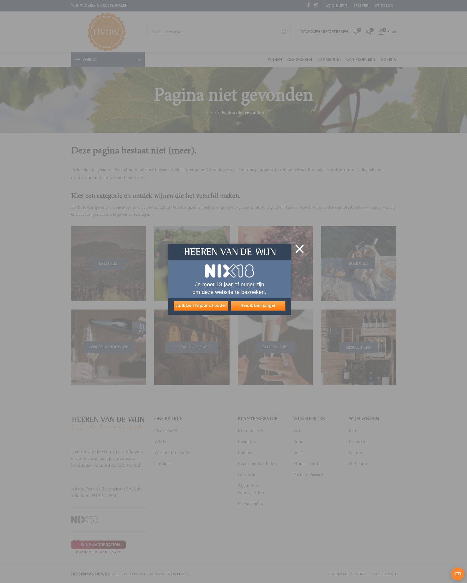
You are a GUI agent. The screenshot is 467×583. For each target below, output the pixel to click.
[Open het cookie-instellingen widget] (457, 573)
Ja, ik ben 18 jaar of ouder (200, 305)
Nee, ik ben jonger (258, 305)
